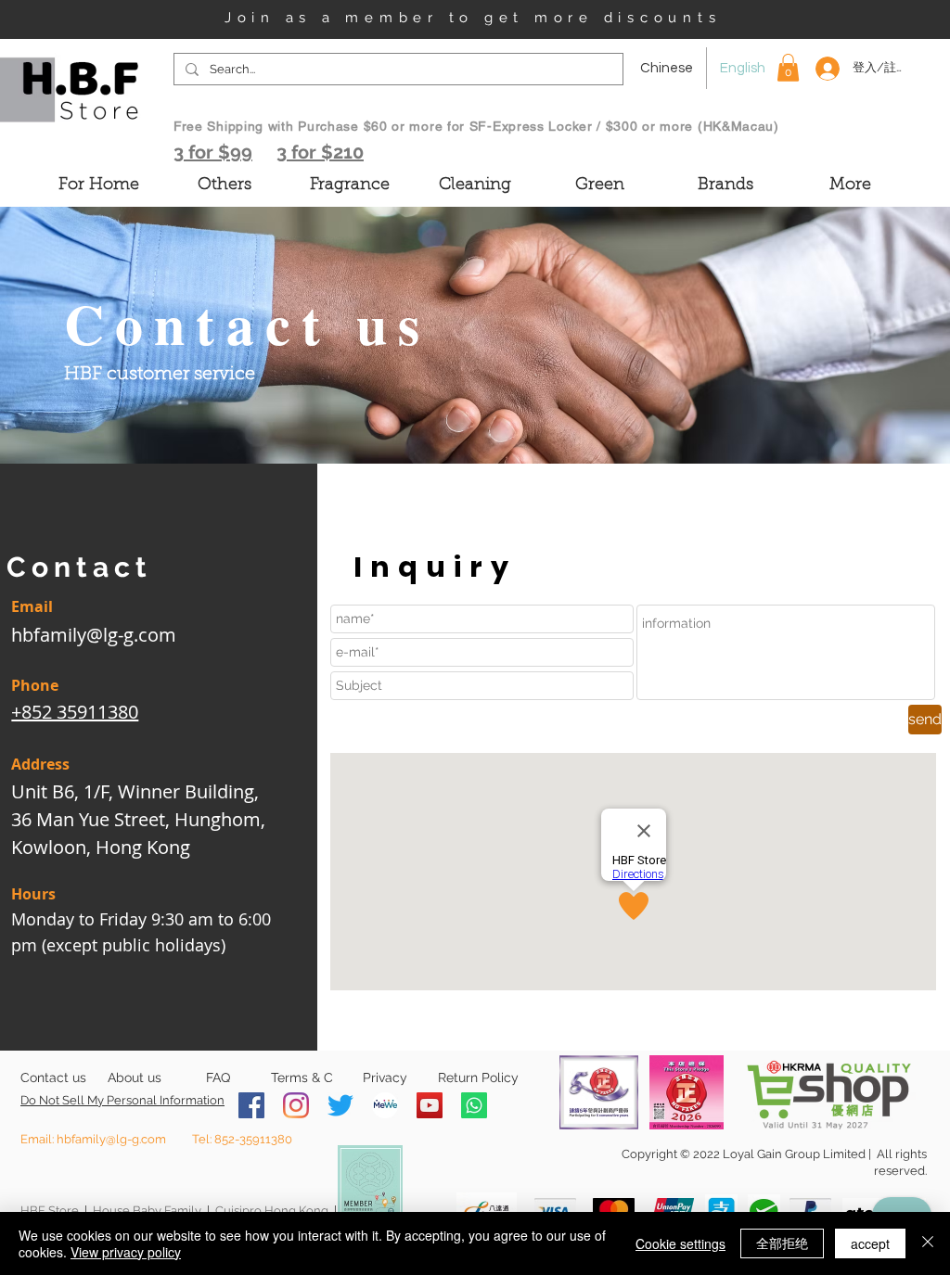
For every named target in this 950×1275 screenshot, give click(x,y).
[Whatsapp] (474, 1105)
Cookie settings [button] (680, 1243)
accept (870, 1243)
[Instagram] (296, 1105)
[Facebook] (251, 1105)
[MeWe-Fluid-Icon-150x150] (385, 1105)
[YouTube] (430, 1105)
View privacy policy (126, 1252)
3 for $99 (212, 152)
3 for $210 (320, 152)
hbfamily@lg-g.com (93, 634)
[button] (788, 68)
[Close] (928, 1243)
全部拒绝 (782, 1242)
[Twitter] (340, 1105)
